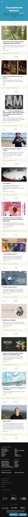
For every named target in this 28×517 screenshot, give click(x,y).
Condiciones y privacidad (6, 482)
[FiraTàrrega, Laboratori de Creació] (14, 508)
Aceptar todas (23, 514)
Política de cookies (20, 512)
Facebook (16, 461)
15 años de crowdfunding (7, 467)
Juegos (16, 454)
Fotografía (3, 454)
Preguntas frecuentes (6, 472)
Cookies (3, 486)
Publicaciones (18, 456)
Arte (16, 449)
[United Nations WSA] (23, 498)
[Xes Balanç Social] (14, 498)
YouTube (16, 464)
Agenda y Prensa (5, 462)
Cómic (16, 451)
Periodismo (7, 15)
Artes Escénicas (5, 450)
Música (3, 456)
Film (16, 453)
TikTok (15, 467)
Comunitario (4, 451)
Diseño (3, 453)
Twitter (15, 462)
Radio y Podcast (19, 15)
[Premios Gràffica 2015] (5, 498)
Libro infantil (11, 13)
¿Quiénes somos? (5, 465)
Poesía (12, 15)
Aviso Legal (3, 484)
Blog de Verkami (5, 461)
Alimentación (4, 449)
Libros (17, 13)
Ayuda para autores (19, 472)
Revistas (14, 16)
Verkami (14, 2)
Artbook (5, 13)
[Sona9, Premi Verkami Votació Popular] (23, 508)
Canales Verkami (5, 464)
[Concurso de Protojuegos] (5, 508)
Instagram (16, 465)
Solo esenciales (14, 514)
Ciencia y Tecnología (19, 450)
